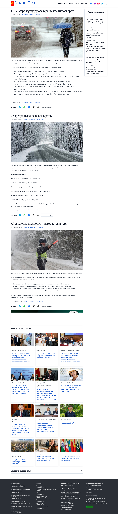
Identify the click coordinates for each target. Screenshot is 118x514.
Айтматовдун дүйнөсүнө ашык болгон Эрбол (70, 423)
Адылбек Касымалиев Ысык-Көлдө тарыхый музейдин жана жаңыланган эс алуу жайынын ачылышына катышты (21, 358)
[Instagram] (94, 3)
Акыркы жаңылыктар (21, 328)
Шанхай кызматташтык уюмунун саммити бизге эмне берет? (70, 458)
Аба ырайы (38, 14)
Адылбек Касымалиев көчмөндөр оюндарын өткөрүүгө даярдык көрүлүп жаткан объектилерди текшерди (94, 33)
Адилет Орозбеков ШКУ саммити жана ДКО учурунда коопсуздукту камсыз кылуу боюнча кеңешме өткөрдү (21, 389)
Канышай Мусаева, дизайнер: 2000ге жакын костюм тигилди (46, 458)
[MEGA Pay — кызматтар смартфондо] (47, 317)
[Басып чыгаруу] (38, 107)
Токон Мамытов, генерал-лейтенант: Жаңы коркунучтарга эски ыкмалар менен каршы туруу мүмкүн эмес (20, 429)
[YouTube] (98, 3)
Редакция (84, 3)
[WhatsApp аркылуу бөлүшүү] (24, 107)
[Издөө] (105, 3)
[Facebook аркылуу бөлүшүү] (29, 107)
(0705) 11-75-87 (22, 506)
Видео (77, 3)
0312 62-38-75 (21, 486)
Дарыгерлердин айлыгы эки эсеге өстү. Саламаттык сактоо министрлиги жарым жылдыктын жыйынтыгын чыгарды (46, 426)
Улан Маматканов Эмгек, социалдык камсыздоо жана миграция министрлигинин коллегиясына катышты (70, 357)
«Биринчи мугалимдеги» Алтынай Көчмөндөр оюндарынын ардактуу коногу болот (71, 388)
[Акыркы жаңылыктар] (81, 328)
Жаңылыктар (61, 3)
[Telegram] (101, 3)
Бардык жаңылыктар (21, 471)
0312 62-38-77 (17, 492)
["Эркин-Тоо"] (23, 3)
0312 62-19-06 (26, 503)
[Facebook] (91, 3)
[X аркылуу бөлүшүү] (34, 107)
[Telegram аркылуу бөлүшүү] (20, 107)
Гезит (70, 3)
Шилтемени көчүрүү (47, 107)
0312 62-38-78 (17, 498)
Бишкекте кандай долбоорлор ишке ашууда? (19, 461)
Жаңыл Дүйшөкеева (27, 14)
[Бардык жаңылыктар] (81, 471)
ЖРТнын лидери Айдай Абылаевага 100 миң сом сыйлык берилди (46, 355)
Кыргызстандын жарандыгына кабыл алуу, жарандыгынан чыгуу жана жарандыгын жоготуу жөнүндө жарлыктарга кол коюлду (47, 394)
